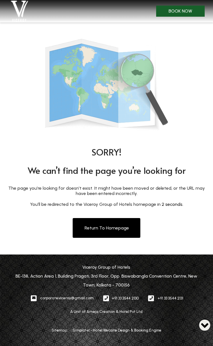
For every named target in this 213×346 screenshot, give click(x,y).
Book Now (180, 11)
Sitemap (59, 330)
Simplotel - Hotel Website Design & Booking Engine (117, 330)
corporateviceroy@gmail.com (67, 298)
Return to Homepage (107, 228)
